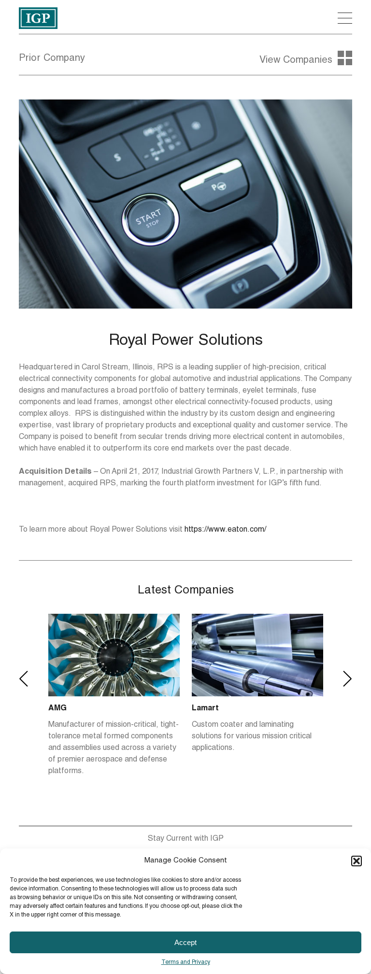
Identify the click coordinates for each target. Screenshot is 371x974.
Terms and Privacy (185, 962)
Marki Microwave (229, 709)
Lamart (68, 709)
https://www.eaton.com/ (225, 530)
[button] (356, 861)
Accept (185, 942)
